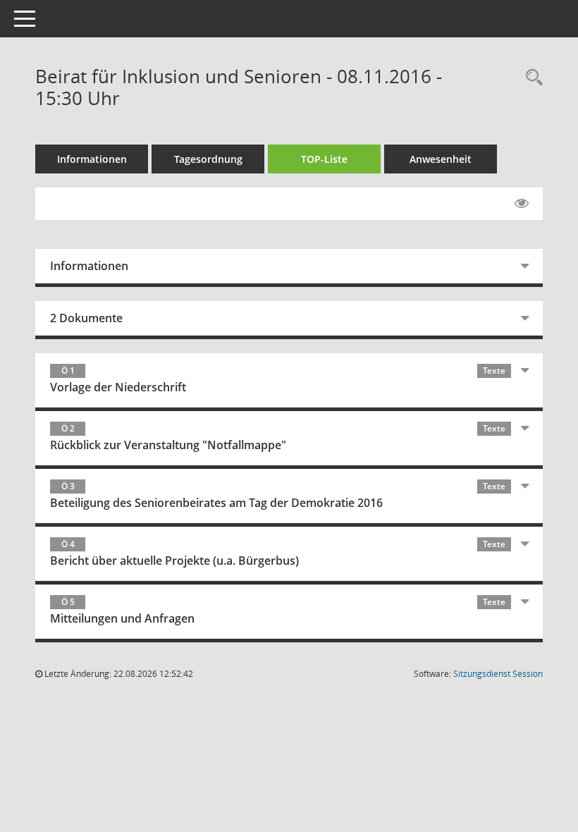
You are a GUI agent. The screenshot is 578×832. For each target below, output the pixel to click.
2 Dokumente (86, 318)
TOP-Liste (324, 159)
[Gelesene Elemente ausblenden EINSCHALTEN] (521, 203)
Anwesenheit (441, 159)
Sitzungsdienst (498, 674)
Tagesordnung (208, 159)
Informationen (92, 159)
